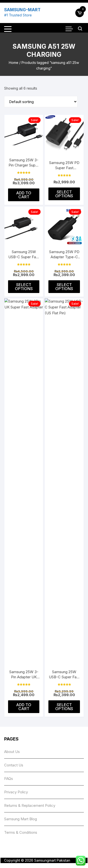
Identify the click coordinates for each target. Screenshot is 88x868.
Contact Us (13, 765)
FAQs (8, 778)
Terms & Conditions (20, 832)
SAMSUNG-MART (22, 9)
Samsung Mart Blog (20, 819)
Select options (64, 193)
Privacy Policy (16, 792)
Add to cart (23, 194)
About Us (12, 751)
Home (13, 62)
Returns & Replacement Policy (29, 805)
